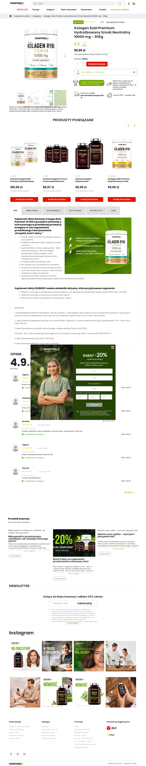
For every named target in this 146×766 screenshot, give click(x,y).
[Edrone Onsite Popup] (73, 383)
